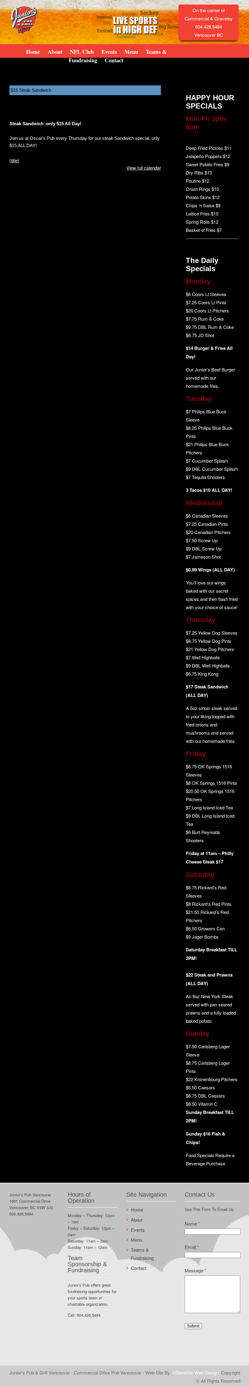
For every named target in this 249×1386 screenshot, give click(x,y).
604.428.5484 (21, 1214)
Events (109, 51)
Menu (131, 51)
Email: (192, 1247)
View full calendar (143, 167)
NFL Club (82, 51)
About (55, 51)
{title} (14, 160)
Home (33, 51)
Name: (192, 1223)
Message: (195, 1270)
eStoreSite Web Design (195, 1372)
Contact (114, 60)
